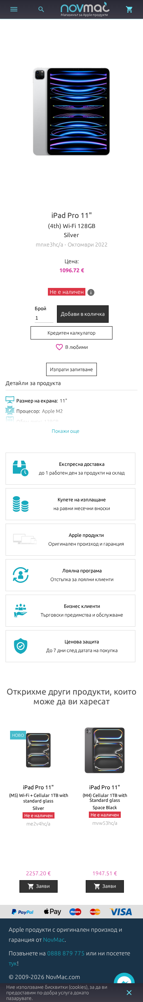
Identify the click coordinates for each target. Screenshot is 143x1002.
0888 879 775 (66, 953)
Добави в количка (83, 314)
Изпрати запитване (71, 369)
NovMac (54, 939)
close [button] (129, 992)
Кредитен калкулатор (71, 333)
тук (13, 963)
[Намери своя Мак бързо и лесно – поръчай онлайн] (23, 912)
